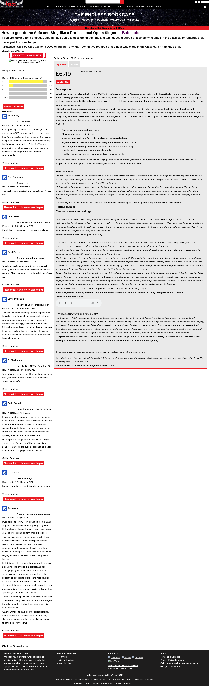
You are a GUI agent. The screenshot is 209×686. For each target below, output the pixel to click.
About (119, 6)
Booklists (61, 6)
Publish (129, 6)
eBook (74, 64)
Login (159, 6)
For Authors (61, 657)
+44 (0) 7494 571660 (170, 666)
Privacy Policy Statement (172, 660)
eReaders (93, 6)
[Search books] (122, 2)
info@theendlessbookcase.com (123, 665)
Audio (71, 6)
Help (110, 6)
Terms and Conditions (171, 657)
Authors (81, 6)
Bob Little (130, 33)
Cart (103, 6)
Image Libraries (63, 663)
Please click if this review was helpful (23, 168)
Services (140, 6)
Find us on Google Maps (120, 668)
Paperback (61, 64)
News (150, 6)
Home (50, 6)
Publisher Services (65, 660)
